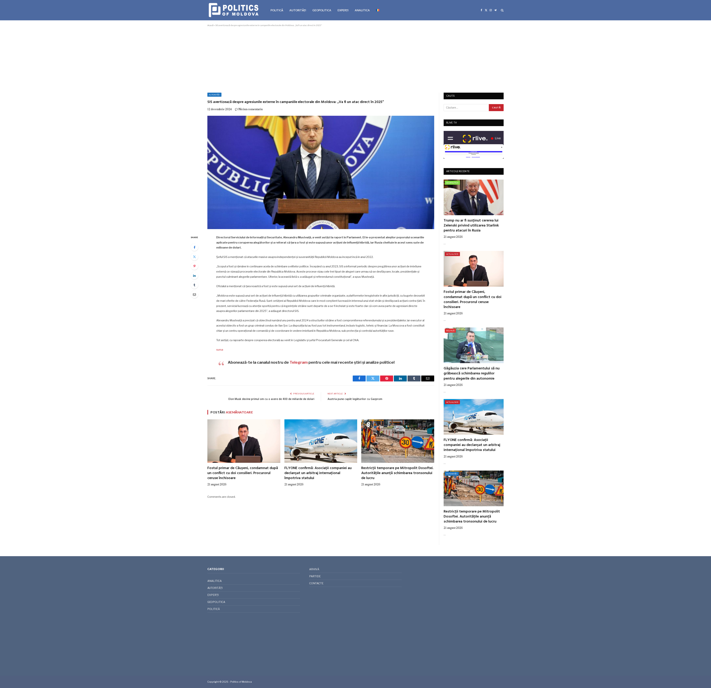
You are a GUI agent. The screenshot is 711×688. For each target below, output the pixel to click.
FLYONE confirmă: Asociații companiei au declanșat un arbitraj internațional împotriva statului (318, 473)
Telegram (299, 362)
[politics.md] (234, 10)
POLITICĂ (277, 10)
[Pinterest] (194, 266)
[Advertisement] (355, 59)
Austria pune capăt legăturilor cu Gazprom (355, 399)
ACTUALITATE (452, 254)
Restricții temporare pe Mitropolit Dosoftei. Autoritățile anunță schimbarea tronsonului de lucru (397, 473)
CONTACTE (316, 583)
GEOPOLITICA (321, 10)
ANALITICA (362, 10)
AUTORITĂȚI (297, 10)
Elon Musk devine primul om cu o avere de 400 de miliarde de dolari (271, 399)
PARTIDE (315, 576)
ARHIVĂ (314, 569)
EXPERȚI (343, 10)
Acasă (210, 25)
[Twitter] (194, 256)
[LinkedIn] (194, 275)
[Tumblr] (194, 285)
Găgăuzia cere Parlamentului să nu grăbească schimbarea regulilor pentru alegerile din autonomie (472, 373)
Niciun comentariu (250, 109)
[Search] (502, 10)
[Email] (194, 294)
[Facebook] (194, 247)
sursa (219, 349)
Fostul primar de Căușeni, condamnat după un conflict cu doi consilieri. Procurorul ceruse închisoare (242, 473)
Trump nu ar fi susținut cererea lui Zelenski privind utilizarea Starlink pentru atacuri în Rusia (471, 225)
